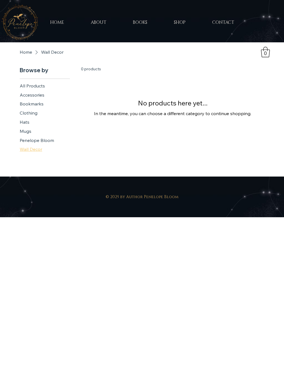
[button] (265, 52)
